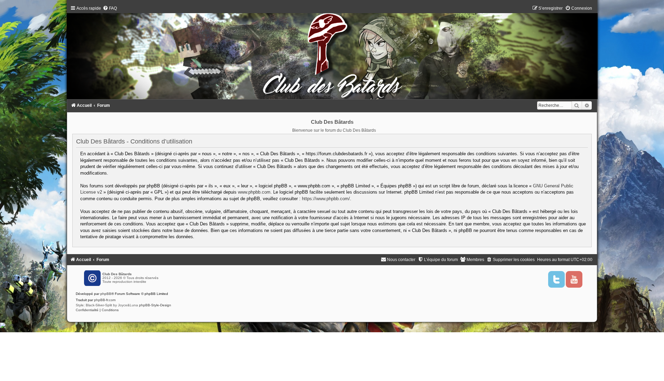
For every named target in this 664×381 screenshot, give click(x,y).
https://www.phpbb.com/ (326, 198)
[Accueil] (331, 54)
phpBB (105, 294)
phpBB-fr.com (105, 300)
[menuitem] (110, 8)
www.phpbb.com (254, 192)
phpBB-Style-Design (155, 305)
